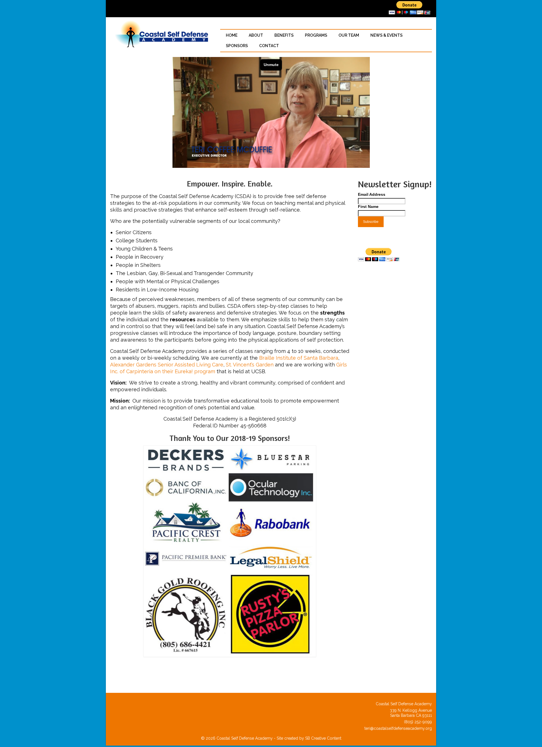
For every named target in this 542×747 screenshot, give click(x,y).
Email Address (371, 194)
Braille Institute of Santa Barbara (298, 358)
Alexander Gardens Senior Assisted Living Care (166, 365)
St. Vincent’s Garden (250, 365)
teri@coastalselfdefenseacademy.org (397, 728)
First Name (368, 206)
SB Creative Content (323, 738)
